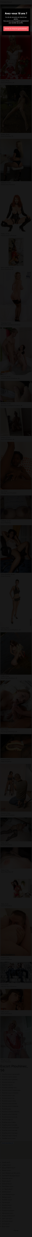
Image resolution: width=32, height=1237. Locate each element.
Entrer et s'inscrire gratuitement (16, 29)
